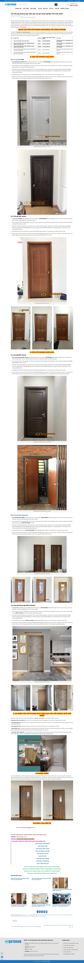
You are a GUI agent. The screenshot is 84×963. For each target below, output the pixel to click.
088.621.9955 (32, 946)
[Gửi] (56, 4)
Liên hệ (57, 8)
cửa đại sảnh (62, 914)
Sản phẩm (33, 8)
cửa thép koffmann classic (16, 916)
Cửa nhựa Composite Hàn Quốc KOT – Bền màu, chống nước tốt (41, 905)
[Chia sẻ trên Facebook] (38, 911)
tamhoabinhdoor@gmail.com (27, 827)
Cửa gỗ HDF (17, 59)
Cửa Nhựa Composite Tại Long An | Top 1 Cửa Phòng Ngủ (27, 926)
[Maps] (2, 960)
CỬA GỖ (35, 352)
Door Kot (21, 15)
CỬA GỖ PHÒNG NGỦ (40, 57)
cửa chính (58, 914)
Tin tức (51, 8)
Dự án (40, 8)
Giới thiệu (26, 8)
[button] (70, 1)
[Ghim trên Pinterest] (44, 911)
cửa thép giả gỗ (69, 914)
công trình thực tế (52, 914)
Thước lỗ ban (64, 8)
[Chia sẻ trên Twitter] (40, 911)
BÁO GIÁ (45, 8)
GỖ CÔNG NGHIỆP (58, 30)
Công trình (25, 914)
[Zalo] (2, 957)
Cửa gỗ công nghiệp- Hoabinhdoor (25, 839)
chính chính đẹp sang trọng (42, 914)
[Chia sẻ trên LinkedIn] (47, 911)
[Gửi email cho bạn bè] (42, 911)
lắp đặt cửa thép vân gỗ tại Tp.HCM (39, 916)
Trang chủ (18, 8)
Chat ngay (30, 949)
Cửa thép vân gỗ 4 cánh (26, 916)
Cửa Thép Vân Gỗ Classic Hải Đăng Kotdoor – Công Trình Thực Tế (61, 905)
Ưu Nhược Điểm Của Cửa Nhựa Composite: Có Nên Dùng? (19, 905)
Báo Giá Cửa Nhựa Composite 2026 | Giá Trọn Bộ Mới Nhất (20, 879)
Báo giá (12, 11)
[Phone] (2, 953)
